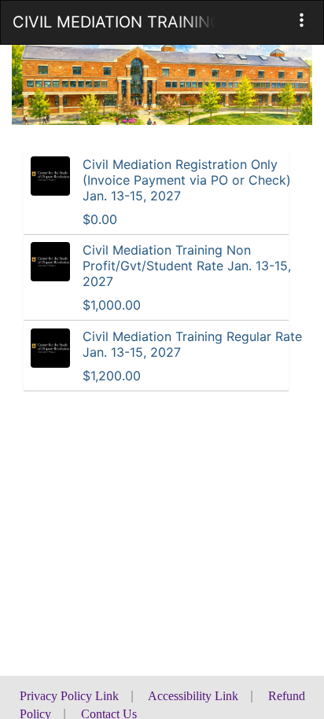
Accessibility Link (193, 695)
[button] (301, 20)
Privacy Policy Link (69, 695)
